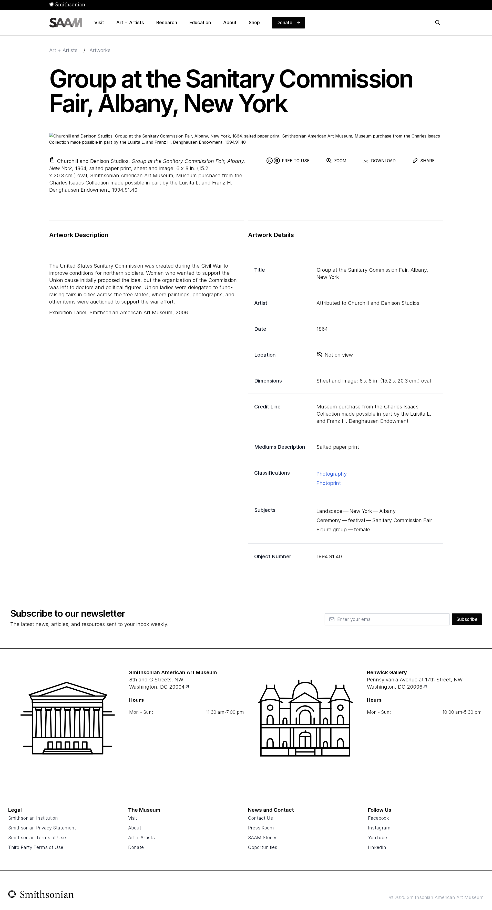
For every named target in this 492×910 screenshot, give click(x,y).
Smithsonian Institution (33, 818)
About (134, 827)
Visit (132, 818)
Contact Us (260, 818)
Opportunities (262, 847)
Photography (331, 474)
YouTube (377, 837)
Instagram (379, 827)
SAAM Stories (263, 837)
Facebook (378, 818)
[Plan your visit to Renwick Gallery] (425, 687)
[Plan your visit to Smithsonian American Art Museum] (187, 687)
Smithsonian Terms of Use (37, 837)
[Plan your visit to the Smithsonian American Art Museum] (67, 718)
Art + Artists (63, 50)
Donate (136, 847)
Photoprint (328, 483)
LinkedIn (377, 847)
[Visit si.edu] (41, 895)
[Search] (438, 22)
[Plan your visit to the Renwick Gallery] (305, 718)
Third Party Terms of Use (35, 847)
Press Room (261, 827)
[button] (52, 160)
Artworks (99, 50)
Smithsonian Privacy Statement (42, 827)
